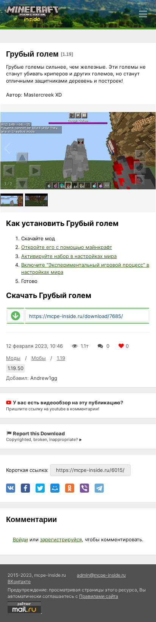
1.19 (61, 358)
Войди (20, 539)
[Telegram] (99, 488)
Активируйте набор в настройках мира (69, 256)
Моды (13, 358)
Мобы (38, 358)
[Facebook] (25, 488)
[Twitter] (40, 488)
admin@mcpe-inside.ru (101, 575)
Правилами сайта (98, 596)
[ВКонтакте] (10, 488)
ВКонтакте (19, 581)
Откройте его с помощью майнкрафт (66, 247)
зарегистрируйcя (61, 539)
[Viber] (84, 488)
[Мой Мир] (54, 488)
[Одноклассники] (69, 488)
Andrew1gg (43, 378)
